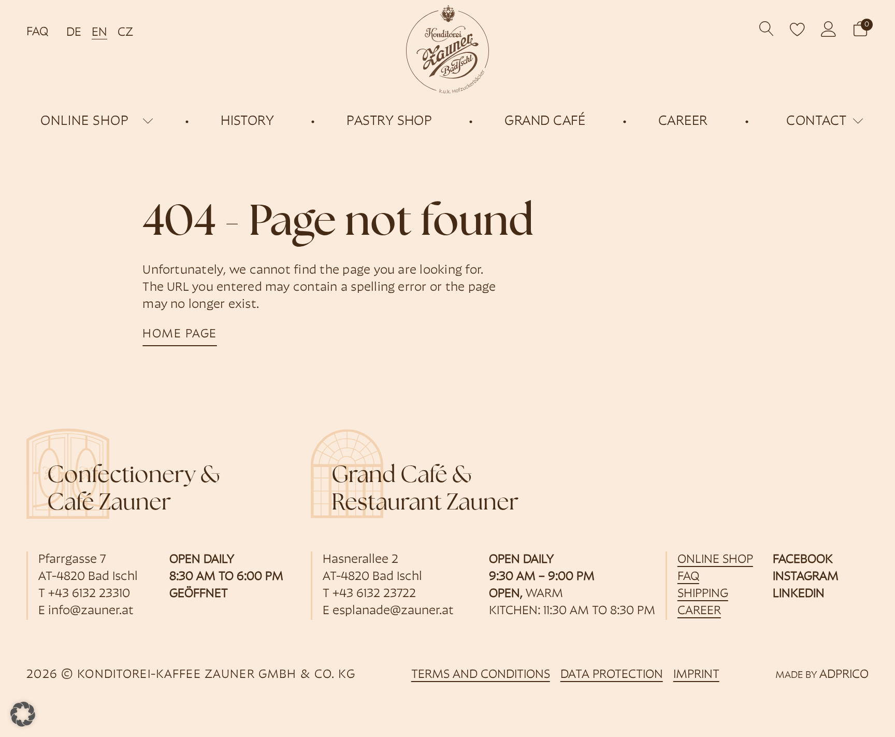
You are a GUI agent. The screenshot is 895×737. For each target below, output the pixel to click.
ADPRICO (844, 675)
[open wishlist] (797, 29)
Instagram (806, 577)
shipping (702, 594)
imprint (696, 675)
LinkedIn (799, 594)
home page (179, 334)
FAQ (37, 32)
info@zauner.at (91, 611)
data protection (611, 675)
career (699, 611)
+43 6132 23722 (374, 594)
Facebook (803, 560)
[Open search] (766, 28)
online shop (84, 122)
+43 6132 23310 (89, 594)
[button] (860, 29)
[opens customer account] (828, 29)
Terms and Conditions (480, 675)
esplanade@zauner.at (393, 611)
